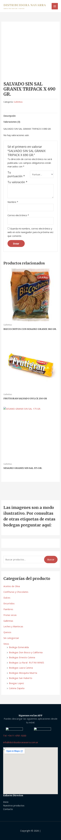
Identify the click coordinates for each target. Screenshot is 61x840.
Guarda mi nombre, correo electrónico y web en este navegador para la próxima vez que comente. (30, 232)
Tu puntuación (16, 174)
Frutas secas (10, 615)
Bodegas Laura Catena (21, 667)
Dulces (6, 597)
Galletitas (8, 620)
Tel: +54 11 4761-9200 (14, 735)
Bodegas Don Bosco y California (26, 652)
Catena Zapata (16, 688)
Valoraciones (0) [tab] (11, 121)
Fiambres (8, 609)
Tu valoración (17, 182)
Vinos (6, 643)
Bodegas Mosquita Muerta (23, 672)
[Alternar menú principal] (55, 6)
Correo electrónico (18, 215)
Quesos (7, 632)
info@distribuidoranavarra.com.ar (20, 742)
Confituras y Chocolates (15, 591)
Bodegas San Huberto (20, 678)
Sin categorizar (11, 638)
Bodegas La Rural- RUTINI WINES (26, 662)
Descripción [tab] (9, 115)
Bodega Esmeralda (19, 647)
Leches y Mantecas (13, 626)
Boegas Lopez (16, 683)
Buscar (50, 559)
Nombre (13, 201)
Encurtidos (9, 603)
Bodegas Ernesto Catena (22, 657)
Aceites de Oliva (11, 586)
